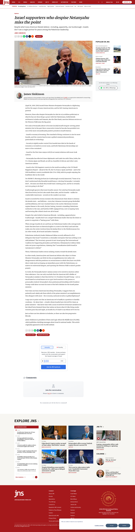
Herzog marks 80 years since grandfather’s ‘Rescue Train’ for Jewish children (25, 439)
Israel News (71, 441)
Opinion (40, 2)
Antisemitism (64, 2)
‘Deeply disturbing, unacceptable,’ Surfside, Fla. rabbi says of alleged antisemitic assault (53, 469)
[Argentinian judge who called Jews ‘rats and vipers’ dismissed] (117, 70)
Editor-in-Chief (87, 6)
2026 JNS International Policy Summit (108, 509)
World (25, 2)
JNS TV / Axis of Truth (101, 442)
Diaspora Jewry (31, 335)
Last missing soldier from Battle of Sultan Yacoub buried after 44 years (26, 470)
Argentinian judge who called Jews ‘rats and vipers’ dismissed (103, 70)
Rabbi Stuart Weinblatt (111, 477)
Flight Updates (50, 6)
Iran (75, 6)
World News (98, 67)
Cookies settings (99, 525)
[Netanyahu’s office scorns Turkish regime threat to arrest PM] (80, 433)
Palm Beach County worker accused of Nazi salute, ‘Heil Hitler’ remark (54, 444)
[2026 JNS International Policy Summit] (108, 498)
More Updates (20, 477)
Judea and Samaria (59, 6)
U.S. (19, 2)
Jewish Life (55, 2)
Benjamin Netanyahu (43, 335)
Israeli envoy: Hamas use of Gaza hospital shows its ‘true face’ (26, 433)
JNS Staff (98, 74)
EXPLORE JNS (25, 421)
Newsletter (109, 2)
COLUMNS (100, 453)
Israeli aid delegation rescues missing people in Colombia (27, 464)
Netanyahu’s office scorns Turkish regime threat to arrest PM (80, 444)
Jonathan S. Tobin (100, 63)
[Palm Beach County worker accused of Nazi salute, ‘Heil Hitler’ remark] (54, 433)
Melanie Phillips (109, 461)
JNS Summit (80, 6)
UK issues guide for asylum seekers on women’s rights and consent (26, 445)
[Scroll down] (36, 477)
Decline (124, 525)
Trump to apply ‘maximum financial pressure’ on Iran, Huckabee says (26, 451)
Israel (13, 2)
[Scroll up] (33, 477)
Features (73, 2)
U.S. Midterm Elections (32, 6)
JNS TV (47, 2)
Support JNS (127, 2)
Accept (112, 525)
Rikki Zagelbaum (72, 472)
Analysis (32, 2)
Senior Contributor (109, 458)
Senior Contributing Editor (102, 46)
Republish (38, 36)
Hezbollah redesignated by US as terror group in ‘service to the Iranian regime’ (27, 458)
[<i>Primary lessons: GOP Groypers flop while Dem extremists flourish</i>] (117, 59)
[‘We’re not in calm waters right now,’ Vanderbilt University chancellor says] (80, 457)
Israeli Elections (42, 6)
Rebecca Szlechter (46, 447)
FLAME (65, 97)
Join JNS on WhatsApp (109, 87)
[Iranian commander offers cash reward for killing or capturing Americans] (108, 435)
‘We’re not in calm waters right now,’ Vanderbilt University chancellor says (79, 469)
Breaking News (22, 427)
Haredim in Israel (69, 6)
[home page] (6, 3)
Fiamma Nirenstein (100, 53)
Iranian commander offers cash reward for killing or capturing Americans (107, 446)
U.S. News (44, 441)
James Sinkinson (20, 33)
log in (49, 393)
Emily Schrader (100, 449)
